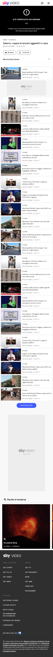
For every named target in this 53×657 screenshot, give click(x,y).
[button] (9, 52)
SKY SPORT (7, 567)
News (5, 40)
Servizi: (28, 563)
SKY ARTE (7, 581)
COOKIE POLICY (9, 605)
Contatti (21, 645)
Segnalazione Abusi (9, 651)
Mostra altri (26, 405)
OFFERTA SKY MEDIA (11, 620)
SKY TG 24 (7, 572)
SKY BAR (28, 581)
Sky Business (31, 572)
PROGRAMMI (30, 591)
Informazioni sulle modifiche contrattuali (23, 643)
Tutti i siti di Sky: (10, 563)
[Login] (42, 3)
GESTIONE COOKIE (10, 600)
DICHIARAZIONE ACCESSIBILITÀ (9, 615)
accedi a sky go (10, 633)
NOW (27, 577)
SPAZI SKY (29, 586)
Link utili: (7, 595)
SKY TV (28, 567)
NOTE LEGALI (8, 610)
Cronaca (12, 40)
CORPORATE (8, 625)
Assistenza (13, 645)
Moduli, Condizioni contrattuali (34, 641)
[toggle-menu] (49, 3)
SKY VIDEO (7, 577)
